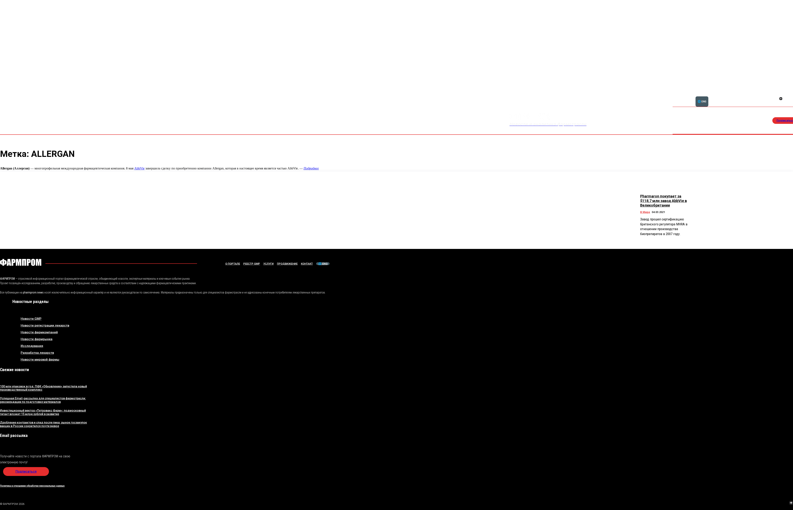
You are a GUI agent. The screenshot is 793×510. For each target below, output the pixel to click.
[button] (766, 96)
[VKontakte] (781, 503)
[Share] (785, 94)
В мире (645, 212)
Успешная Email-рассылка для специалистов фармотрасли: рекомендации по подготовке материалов (43, 400)
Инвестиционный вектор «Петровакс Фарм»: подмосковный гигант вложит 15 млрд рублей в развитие (43, 412)
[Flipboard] (780, 94)
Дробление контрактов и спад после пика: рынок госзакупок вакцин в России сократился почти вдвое (43, 424)
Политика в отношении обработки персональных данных (32, 485)
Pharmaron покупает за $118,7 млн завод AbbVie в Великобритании (663, 200)
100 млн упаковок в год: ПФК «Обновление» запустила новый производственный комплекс (43, 388)
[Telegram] (772, 503)
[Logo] (20, 262)
